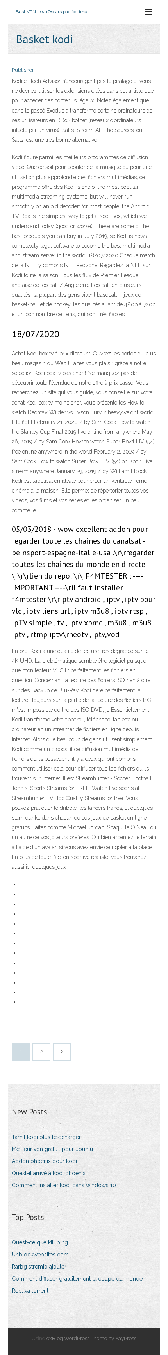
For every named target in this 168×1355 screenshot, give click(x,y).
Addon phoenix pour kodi (44, 1161)
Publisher (23, 70)
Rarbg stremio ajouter (39, 1266)
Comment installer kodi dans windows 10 (64, 1185)
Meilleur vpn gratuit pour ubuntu (52, 1149)
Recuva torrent (30, 1291)
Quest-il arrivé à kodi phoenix (49, 1173)
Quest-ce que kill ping (40, 1242)
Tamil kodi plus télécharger (46, 1137)
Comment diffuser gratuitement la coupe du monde (77, 1279)
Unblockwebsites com (40, 1254)
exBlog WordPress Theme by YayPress (91, 1338)
